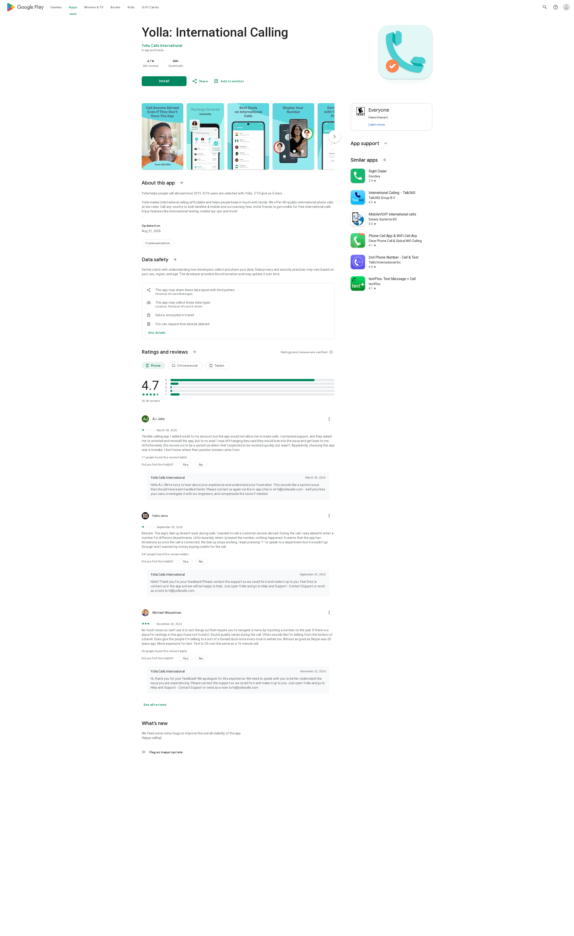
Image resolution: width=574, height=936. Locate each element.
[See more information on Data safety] (175, 259)
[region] (231, 63)
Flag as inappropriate (162, 752)
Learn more (376, 124)
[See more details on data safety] (156, 332)
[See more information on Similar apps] (384, 160)
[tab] (56, 7)
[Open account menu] (566, 7)
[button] (162, 136)
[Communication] (157, 243)
